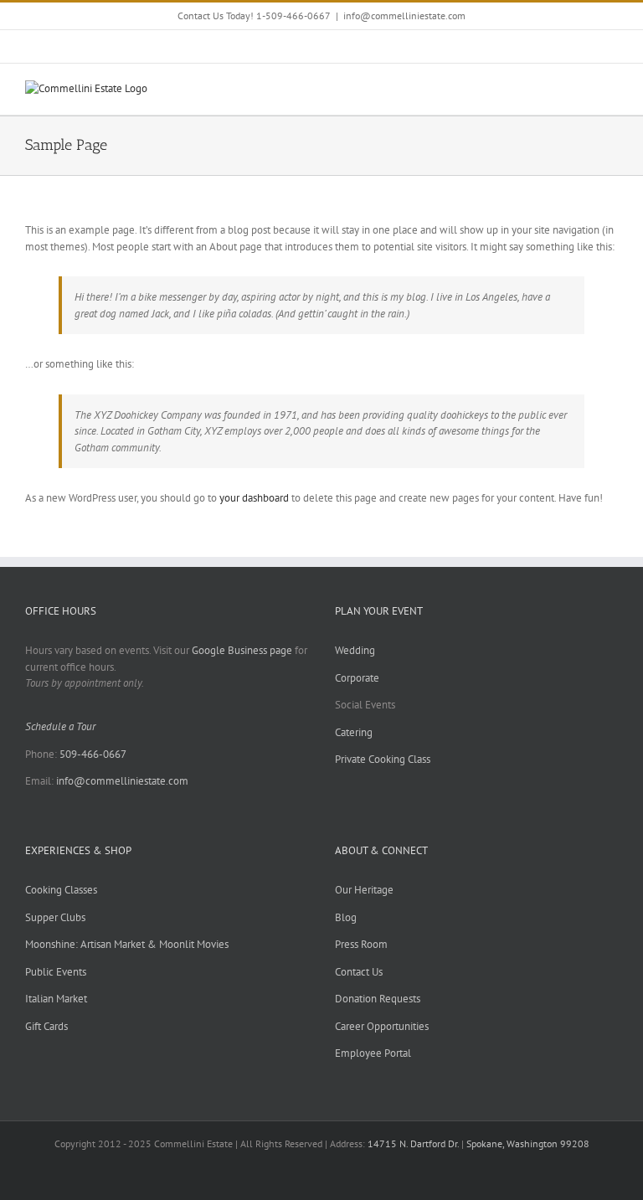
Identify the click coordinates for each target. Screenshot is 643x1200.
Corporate (357, 678)
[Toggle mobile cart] (581, 89)
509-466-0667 (92, 754)
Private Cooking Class (382, 759)
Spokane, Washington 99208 (527, 1143)
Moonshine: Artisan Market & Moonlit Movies (127, 944)
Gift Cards (46, 1026)
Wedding (355, 650)
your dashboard (254, 498)
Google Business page (242, 650)
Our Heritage (364, 890)
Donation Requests (377, 998)
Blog (346, 917)
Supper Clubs (55, 917)
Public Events (55, 972)
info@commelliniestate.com (404, 15)
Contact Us (359, 972)
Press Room (361, 944)
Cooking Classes (61, 890)
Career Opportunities (382, 1026)
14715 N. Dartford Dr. (414, 1143)
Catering (354, 732)
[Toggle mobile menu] (611, 89)
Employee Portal (373, 1053)
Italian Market (56, 998)
